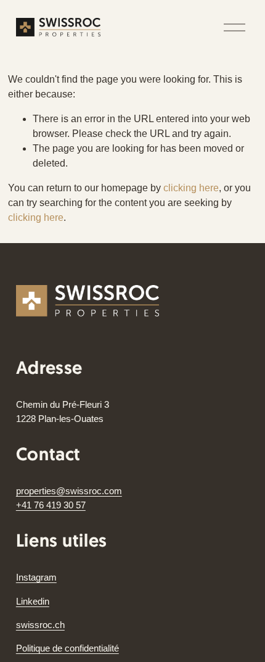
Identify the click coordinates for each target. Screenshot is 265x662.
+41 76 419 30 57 (51, 505)
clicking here (191, 188)
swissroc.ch (40, 624)
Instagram (36, 577)
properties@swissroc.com (69, 491)
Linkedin (32, 601)
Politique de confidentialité (67, 648)
